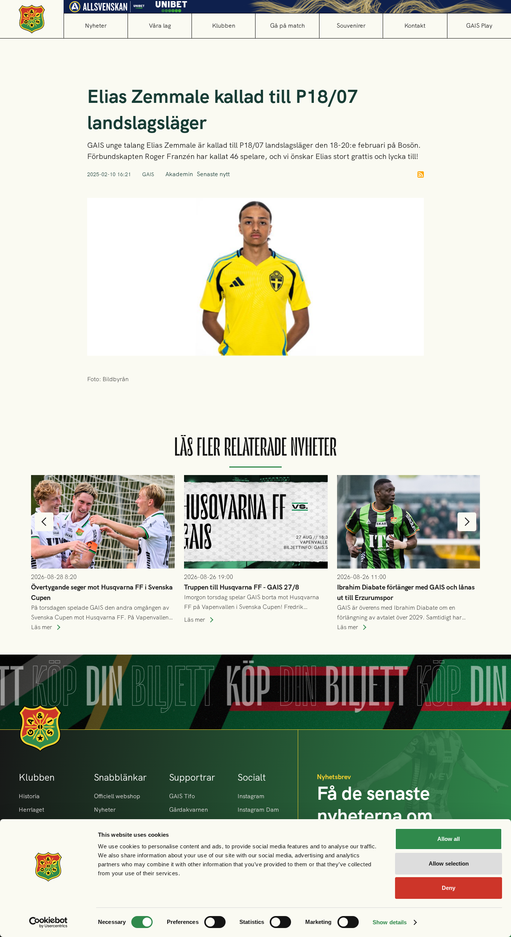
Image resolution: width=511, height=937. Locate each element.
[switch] (215, 922)
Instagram (251, 796)
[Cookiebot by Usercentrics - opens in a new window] (48, 922)
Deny (448, 888)
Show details (390, 922)
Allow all (448, 839)
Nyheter (96, 26)
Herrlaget (31, 810)
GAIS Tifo (182, 796)
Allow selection (449, 863)
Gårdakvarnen (188, 810)
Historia (29, 796)
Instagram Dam (258, 810)
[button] (159, 25)
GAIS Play (479, 26)
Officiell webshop (117, 796)
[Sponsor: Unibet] (171, 5)
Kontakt (414, 26)
